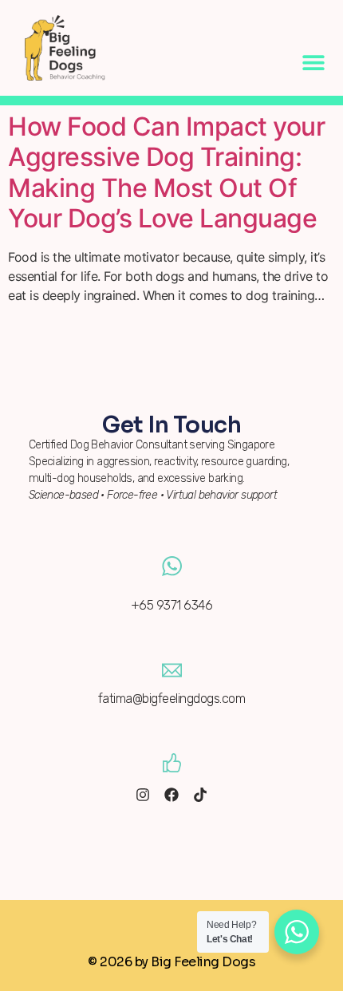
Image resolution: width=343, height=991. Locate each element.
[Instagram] (142, 794)
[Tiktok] (200, 794)
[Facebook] (171, 794)
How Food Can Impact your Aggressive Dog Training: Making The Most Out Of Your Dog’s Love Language (166, 172)
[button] (313, 62)
